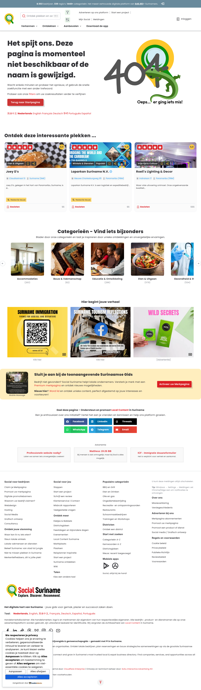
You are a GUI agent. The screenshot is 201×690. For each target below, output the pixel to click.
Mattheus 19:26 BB (100, 451)
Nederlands (25, 113)
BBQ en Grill (109, 487)
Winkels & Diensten (83, 163)
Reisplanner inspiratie (65, 552)
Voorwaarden (159, 561)
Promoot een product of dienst (168, 527)
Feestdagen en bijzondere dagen (71, 530)
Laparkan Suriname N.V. (90, 171)
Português (75, 113)
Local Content (120, 410)
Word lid (54, 391)
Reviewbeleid (159, 556)
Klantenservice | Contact (67, 500)
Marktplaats (60, 543)
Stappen (58, 487)
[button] (28, 164)
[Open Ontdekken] (58, 26)
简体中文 (12, 113)
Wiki (56, 566)
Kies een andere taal (64, 576)
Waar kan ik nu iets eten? (17, 534)
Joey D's (12, 171)
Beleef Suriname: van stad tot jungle (23, 548)
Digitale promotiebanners (18, 496)
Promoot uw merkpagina (17, 491)
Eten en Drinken (111, 491)
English (37, 113)
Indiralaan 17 (145, 178)
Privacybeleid (159, 547)
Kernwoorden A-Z (112, 544)
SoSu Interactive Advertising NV (137, 669)
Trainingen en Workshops (116, 519)
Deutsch (58, 113)
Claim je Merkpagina (15, 487)
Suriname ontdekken (64, 561)
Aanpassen (15, 671)
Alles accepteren (27, 677)
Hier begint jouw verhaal (100, 302)
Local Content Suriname (66, 539)
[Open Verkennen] (36, 26)
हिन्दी (66, 113)
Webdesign (10, 505)
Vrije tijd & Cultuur (147, 163)
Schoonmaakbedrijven (115, 514)
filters (32, 94)
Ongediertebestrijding (114, 500)
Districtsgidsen (61, 525)
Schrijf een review (63, 496)
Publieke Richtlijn (161, 552)
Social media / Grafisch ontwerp (169, 532)
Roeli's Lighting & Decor (154, 171)
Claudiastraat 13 (17, 178)
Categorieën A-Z (111, 539)
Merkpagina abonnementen (167, 518)
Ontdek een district (113, 529)
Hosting (8, 509)
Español (86, 113)
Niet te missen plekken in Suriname (22, 552)
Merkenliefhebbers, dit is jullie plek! (22, 557)
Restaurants (109, 509)
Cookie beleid (159, 543)
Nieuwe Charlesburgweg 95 (88, 178)
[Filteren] (67, 12)
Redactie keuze (18, 199)
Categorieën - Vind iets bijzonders (100, 231)
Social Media (11, 514)
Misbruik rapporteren (65, 505)
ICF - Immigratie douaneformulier (157, 453)
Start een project (120, 12)
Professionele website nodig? (44, 453)
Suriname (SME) (37, 178)
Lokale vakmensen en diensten (20, 543)
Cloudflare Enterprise (74, 669)
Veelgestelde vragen (65, 509)
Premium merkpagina (47, 385)
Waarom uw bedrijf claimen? (19, 500)
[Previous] (2, 263)
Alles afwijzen (38, 671)
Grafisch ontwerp (13, 519)
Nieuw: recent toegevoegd (117, 553)
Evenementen (61, 534)
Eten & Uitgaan (16, 163)
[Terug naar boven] (100, 682)
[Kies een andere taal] (67, 19)
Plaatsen (58, 548)
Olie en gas (109, 496)
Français (47, 113)
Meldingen (98, 19)
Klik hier (37, 359)
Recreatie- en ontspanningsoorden (121, 505)
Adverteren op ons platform (93, 12)
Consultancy (11, 523)
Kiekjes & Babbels (63, 520)
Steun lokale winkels (15, 539)
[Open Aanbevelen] (80, 26)
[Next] (198, 263)
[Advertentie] (164, 359)
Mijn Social (84, 19)
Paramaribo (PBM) (115, 178)
